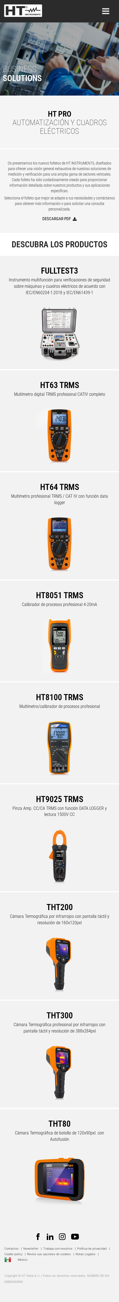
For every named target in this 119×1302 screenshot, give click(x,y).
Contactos (11, 1248)
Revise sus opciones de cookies (49, 1254)
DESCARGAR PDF (56, 218)
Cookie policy (13, 1254)
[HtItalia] (23, 9)
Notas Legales (85, 1254)
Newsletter (30, 1248)
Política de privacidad (92, 1248)
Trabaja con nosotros (58, 1248)
